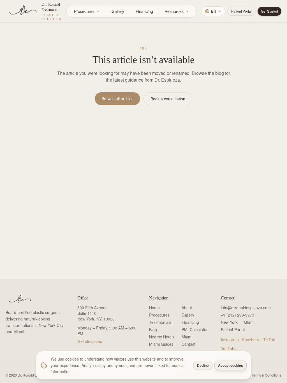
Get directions (89, 341)
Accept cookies (230, 365)
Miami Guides (161, 344)
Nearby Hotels (161, 337)
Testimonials (160, 322)
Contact (188, 344)
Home (154, 307)
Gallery (118, 11)
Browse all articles (117, 98)
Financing (144, 11)
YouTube (229, 348)
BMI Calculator (195, 329)
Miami (187, 337)
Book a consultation (168, 98)
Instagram (230, 339)
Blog (153, 329)
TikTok (269, 339)
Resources (174, 11)
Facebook (251, 339)
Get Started (269, 11)
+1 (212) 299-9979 (237, 315)
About (187, 307)
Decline (203, 365)
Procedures (84, 11)
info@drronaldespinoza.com (246, 307)
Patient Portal (241, 11)
